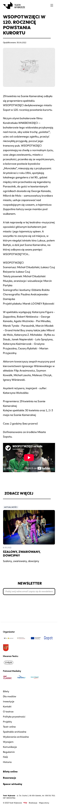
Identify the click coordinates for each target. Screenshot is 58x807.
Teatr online (9, 726)
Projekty (7, 721)
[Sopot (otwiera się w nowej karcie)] (49, 638)
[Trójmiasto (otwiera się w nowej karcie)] (22, 677)
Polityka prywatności (14, 716)
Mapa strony (44, 803)
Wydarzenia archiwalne (16, 736)
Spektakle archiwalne (14, 731)
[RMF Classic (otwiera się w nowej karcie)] (8, 677)
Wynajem (8, 741)
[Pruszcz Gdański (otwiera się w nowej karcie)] (8, 647)
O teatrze (8, 711)
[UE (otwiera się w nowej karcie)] (35, 638)
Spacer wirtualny (12, 784)
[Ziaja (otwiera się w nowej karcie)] (8, 662)
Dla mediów (9, 696)
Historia (7, 762)
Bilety (6, 691)
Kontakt (7, 706)
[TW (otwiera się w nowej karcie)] (8, 638)
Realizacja (33, 803)
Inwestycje (8, 701)
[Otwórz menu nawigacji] (51, 5)
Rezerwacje (9, 777)
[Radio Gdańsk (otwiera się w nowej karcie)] (35, 677)
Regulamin (9, 752)
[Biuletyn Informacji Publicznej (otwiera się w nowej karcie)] (25, 802)
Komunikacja (10, 747)
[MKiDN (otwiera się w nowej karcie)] (22, 638)
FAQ (5, 757)
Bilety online (10, 771)
